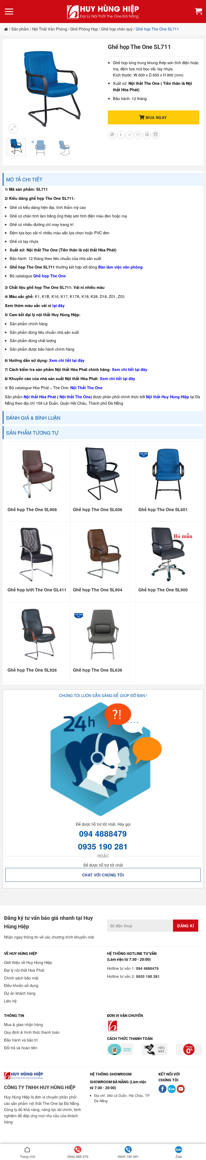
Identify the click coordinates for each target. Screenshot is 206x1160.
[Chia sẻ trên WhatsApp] (112, 135)
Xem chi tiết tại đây (66, 360)
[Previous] (15, 89)
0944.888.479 (77, 1156)
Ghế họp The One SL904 (97, 589)
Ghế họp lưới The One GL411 (37, 589)
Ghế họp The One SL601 (163, 509)
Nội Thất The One (86, 387)
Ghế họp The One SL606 (97, 509)
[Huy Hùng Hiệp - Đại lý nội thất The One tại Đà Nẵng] (103, 11)
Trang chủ (27, 1156)
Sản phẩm (20, 29)
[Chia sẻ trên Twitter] (130, 135)
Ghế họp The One (49, 275)
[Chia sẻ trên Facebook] (121, 135)
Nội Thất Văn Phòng (49, 29)
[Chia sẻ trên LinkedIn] (156, 135)
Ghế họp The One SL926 (32, 670)
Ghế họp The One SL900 (163, 589)
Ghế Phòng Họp (84, 29)
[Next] (89, 89)
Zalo (178, 1156)
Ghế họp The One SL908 (32, 509)
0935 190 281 (103, 846)
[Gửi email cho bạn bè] (138, 135)
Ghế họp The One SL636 (97, 670)
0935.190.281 (128, 1156)
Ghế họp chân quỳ (117, 29)
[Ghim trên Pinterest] (147, 135)
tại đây (58, 305)
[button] (9, 11)
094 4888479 (103, 833)
